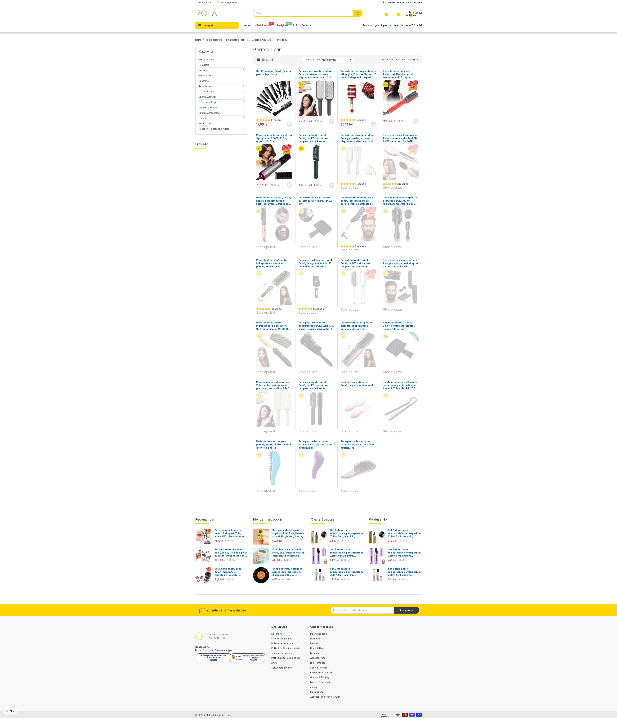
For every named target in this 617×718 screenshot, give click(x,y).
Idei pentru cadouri (267, 519)
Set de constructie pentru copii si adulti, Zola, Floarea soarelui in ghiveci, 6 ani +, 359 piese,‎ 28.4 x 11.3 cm (288, 533)
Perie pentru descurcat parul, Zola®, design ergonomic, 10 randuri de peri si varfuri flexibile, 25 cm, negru (316, 263)
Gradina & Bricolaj (319, 677)
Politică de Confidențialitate (285, 648)
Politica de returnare (282, 643)
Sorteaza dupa (313, 59)
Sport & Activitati (318, 667)
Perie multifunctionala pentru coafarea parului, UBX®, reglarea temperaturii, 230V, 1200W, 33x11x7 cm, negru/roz (400, 200)
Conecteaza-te (393, 2)
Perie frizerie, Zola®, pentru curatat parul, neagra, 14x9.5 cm (315, 200)
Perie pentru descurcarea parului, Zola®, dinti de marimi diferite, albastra (273, 444)
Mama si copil (317, 692)
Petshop (314, 643)
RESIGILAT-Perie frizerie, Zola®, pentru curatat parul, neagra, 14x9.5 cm (399, 325)
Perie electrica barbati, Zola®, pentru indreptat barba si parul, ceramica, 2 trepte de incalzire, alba (358, 200)
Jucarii (313, 687)
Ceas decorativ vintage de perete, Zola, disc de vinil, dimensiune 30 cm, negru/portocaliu (287, 572)
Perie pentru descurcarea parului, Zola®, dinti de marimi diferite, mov (316, 444)
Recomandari (205, 519)
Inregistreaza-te (414, 2)
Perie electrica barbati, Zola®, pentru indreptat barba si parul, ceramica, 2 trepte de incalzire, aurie (273, 200)
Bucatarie (315, 653)
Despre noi (277, 633)
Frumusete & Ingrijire (321, 672)
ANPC (274, 662)
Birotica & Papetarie (320, 682)
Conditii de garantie (281, 638)
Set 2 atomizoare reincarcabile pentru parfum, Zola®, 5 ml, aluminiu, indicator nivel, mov (347, 552)
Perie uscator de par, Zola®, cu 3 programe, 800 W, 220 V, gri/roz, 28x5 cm (274, 138)
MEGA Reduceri (318, 633)
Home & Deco (317, 648)
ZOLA (207, 715)
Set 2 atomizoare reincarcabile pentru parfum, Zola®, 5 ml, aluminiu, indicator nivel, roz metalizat (347, 572)
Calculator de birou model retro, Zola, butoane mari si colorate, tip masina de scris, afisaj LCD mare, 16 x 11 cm (288, 552)
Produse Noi (378, 519)
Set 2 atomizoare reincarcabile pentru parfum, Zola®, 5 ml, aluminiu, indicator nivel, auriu (347, 533)
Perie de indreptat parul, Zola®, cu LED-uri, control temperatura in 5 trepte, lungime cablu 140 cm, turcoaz (316, 138)
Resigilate (315, 638)
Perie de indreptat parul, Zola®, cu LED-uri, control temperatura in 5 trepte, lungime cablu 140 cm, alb (356, 263)
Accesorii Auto (318, 657)
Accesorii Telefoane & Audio (325, 696)
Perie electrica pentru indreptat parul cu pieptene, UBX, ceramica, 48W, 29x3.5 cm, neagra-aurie (273, 325)
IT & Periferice (318, 662)
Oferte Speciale (323, 519)
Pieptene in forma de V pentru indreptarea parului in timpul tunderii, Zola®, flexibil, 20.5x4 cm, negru (401, 385)
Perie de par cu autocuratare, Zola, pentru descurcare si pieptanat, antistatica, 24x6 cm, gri (273, 385)
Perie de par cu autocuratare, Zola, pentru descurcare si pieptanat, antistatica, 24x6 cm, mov (358, 138)
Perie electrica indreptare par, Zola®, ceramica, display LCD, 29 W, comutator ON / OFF (400, 138)
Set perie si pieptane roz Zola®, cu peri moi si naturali (357, 384)
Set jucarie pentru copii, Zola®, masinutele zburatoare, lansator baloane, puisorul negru (228, 572)
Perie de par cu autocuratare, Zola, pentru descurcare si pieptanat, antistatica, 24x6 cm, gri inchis (315, 74)
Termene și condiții (281, 653)
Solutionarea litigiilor (282, 667)
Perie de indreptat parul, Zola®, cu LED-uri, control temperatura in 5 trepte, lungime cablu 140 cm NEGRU (315, 385)
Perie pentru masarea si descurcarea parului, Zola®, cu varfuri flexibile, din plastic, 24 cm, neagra (316, 325)
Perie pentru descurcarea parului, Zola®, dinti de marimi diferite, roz (358, 444)
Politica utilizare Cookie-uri (285, 657)
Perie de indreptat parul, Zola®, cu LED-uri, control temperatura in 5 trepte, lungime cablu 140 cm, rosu (399, 74)
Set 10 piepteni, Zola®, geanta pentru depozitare (273, 73)
